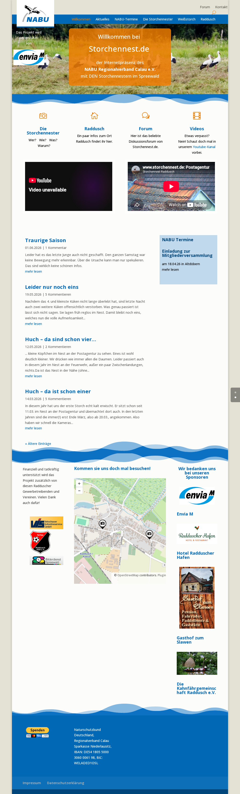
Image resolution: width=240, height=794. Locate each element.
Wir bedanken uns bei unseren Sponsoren (197, 473)
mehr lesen (33, 271)
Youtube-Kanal (204, 147)
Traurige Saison (45, 240)
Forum (205, 7)
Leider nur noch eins (52, 286)
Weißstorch (186, 19)
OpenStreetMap (128, 575)
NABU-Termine (126, 19)
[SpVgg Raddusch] (30, 513)
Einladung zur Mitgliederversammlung (187, 253)
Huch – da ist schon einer (58, 391)
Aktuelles (102, 19)
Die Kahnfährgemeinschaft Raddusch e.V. (196, 688)
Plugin (161, 575)
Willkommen (81, 19)
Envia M (185, 514)
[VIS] (46, 528)
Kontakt (221, 7)
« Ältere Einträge (38, 443)
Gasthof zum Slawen (190, 640)
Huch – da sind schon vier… (60, 339)
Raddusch (208, 19)
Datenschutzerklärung (65, 783)
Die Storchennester (158, 19)
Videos (197, 128)
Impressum (32, 783)
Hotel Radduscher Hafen (195, 555)
